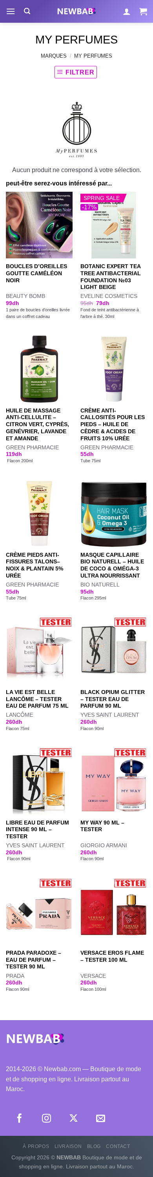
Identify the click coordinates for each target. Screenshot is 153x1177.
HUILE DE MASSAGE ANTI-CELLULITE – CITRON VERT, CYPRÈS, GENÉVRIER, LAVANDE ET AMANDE (37, 424)
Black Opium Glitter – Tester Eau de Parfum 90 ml (112, 699)
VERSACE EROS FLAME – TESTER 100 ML (112, 956)
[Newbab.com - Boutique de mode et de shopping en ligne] (76, 11)
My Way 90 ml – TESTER (102, 826)
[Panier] (143, 11)
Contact (118, 1146)
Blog (94, 1146)
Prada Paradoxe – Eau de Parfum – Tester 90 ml (33, 960)
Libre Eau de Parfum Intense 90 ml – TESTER (37, 829)
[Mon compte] (127, 11)
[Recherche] (27, 11)
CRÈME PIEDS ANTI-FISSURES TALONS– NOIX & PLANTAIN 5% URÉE (34, 565)
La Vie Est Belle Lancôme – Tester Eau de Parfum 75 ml (37, 699)
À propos (36, 1146)
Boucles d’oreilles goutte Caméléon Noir (36, 273)
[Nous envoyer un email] (100, 1119)
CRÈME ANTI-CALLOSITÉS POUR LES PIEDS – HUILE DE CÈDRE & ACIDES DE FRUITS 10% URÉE (112, 424)
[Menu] (10, 11)
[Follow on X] (73, 1119)
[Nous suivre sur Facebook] (19, 1119)
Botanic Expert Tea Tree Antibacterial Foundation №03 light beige (110, 276)
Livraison (68, 1146)
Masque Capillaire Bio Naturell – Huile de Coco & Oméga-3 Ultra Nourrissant (112, 565)
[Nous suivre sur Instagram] (46, 1119)
